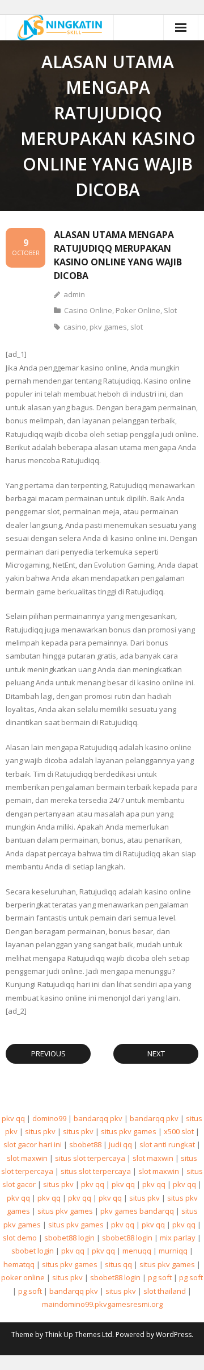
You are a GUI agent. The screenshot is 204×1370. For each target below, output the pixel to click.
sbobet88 (85, 1144)
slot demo (20, 1237)
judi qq (120, 1144)
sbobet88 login (69, 1237)
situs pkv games (128, 1131)
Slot (170, 310)
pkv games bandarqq (137, 1211)
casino (74, 327)
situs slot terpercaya (90, 1158)
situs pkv (40, 1131)
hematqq (19, 1264)
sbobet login (32, 1251)
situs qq (118, 1264)
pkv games (108, 327)
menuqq (136, 1251)
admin (74, 294)
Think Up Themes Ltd (78, 1334)
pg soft (160, 1277)
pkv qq (13, 1118)
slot (136, 327)
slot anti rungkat (167, 1144)
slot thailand (164, 1291)
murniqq (173, 1251)
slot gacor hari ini (32, 1144)
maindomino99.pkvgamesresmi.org (102, 1304)
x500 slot (179, 1131)
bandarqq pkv (98, 1118)
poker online (23, 1277)
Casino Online (88, 310)
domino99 (49, 1118)
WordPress (174, 1334)
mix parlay (178, 1237)
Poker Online (138, 310)
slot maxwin (27, 1158)
